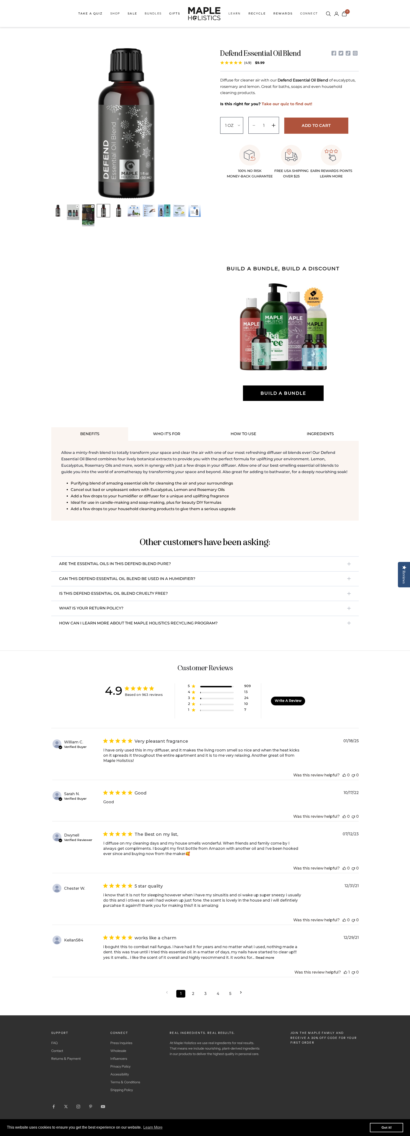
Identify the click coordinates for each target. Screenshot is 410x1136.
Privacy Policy (120, 1066)
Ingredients (320, 434)
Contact (57, 1051)
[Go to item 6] (133, 210)
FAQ (54, 1043)
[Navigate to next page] (242, 992)
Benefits (89, 434)
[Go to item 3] (88, 215)
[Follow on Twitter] (66, 1106)
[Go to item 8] (164, 210)
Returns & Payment (66, 1058)
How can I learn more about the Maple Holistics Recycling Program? (138, 623)
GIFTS (174, 13)
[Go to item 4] (103, 210)
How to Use (243, 434)
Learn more (331, 176)
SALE (132, 13)
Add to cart (316, 125)
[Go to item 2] (73, 212)
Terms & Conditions (125, 1082)
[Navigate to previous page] (168, 992)
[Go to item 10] (194, 210)
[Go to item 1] (58, 210)
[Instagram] (355, 53)
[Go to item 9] (179, 210)
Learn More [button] (153, 1127)
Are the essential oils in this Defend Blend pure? (115, 563)
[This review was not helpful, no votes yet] (353, 775)
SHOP (115, 13)
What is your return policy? (91, 608)
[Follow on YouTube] (103, 1106)
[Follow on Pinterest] (90, 1106)
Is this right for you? (266, 104)
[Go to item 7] (149, 210)
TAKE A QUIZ (90, 13)
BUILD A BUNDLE (283, 393)
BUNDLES (153, 13)
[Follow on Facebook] (53, 1106)
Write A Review (288, 701)
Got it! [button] (387, 1127)
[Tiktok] (348, 53)
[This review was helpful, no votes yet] (344, 775)
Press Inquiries (121, 1043)
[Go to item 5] (118, 210)
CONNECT (309, 13)
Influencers (118, 1058)
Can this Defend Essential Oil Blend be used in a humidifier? (127, 578)
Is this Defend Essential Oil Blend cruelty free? (113, 593)
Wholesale (118, 1051)
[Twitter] (341, 53)
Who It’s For (166, 434)
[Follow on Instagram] (78, 1106)
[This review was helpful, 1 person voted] (345, 972)
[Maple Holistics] (204, 13)
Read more (265, 957)
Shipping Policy (121, 1090)
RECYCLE (257, 13)
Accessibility (119, 1074)
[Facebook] (333, 53)
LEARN (234, 13)
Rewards (283, 13)
